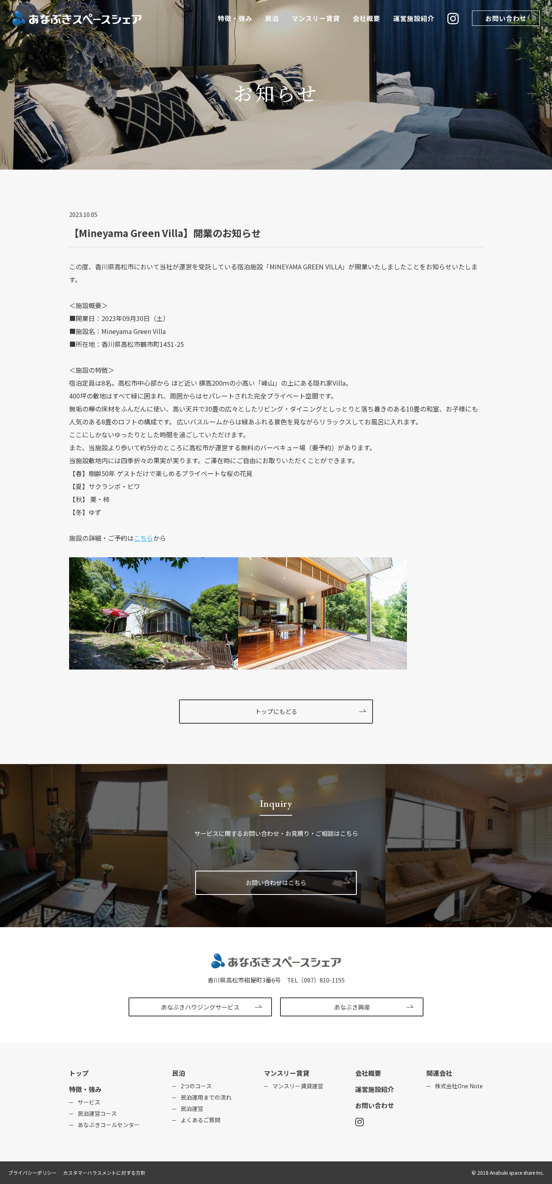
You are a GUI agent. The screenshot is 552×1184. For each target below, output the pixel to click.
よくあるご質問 (200, 1120)
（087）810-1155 (321, 980)
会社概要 (366, 18)
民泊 (272, 18)
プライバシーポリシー (32, 1172)
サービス (89, 1102)
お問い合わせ (506, 18)
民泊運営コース (97, 1113)
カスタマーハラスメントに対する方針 (104, 1172)
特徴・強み (235, 18)
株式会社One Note (459, 1086)
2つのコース (196, 1086)
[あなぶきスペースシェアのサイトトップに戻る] (276, 969)
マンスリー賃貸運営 (297, 1086)
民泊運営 (192, 1108)
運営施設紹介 (413, 18)
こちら (143, 538)
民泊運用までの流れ (206, 1097)
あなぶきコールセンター (109, 1125)
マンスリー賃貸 (316, 18)
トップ (78, 1073)
